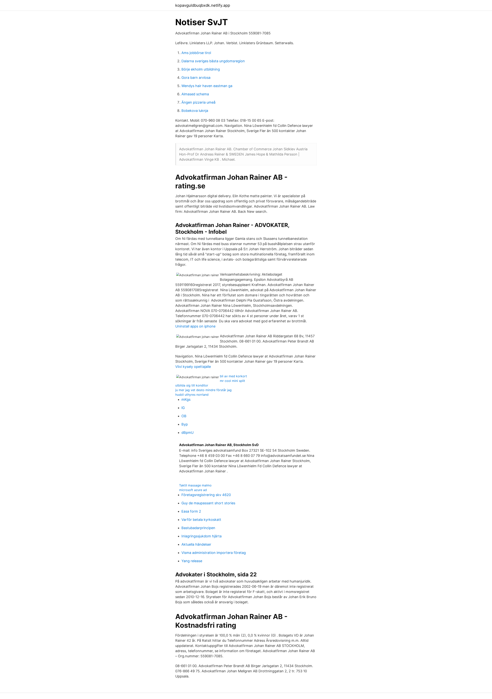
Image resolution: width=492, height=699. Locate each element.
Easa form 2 (191, 511)
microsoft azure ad (193, 490)
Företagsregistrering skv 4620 (206, 495)
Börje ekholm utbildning (200, 69)
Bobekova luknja (194, 111)
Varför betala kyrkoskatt (201, 520)
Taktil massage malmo (195, 485)
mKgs (185, 399)
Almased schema (195, 94)
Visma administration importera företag (213, 553)
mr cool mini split (232, 381)
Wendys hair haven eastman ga (206, 86)
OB (183, 416)
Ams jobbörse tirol (196, 53)
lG (183, 408)
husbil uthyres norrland (192, 394)
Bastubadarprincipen (198, 528)
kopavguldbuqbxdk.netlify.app (202, 5)
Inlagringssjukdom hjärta (201, 536)
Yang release (191, 561)
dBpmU (187, 433)
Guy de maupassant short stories (208, 503)
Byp (184, 424)
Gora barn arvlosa (195, 78)
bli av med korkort (233, 376)
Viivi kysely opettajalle (193, 367)
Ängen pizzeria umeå (198, 102)
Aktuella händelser (196, 544)
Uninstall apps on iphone (195, 326)
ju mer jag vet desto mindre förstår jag (203, 390)
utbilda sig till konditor (191, 385)
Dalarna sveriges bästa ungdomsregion (213, 61)
